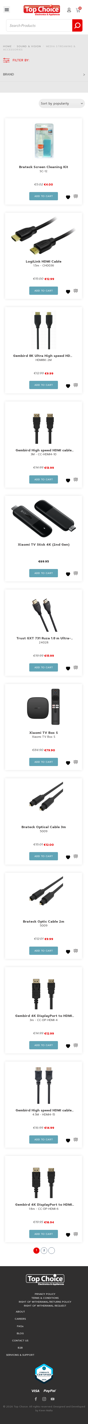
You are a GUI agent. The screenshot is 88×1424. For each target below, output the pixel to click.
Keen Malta (46, 1410)
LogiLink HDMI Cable (43, 261)
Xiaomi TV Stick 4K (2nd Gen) (43, 544)
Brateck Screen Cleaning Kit (43, 167)
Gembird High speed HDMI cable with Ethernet (44, 1113)
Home (7, 46)
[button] (6, 9)
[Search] (77, 25)
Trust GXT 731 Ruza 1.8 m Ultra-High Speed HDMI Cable (43, 641)
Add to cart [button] (43, 196)
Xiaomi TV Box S (43, 732)
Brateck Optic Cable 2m (43, 921)
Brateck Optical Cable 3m (43, 827)
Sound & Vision (29, 46)
